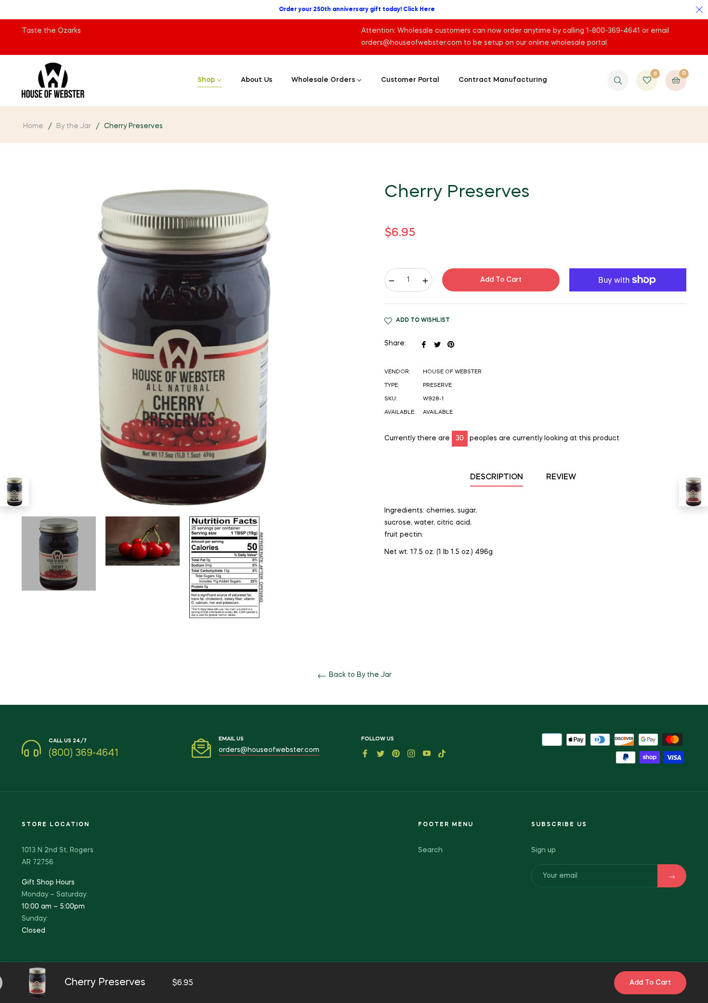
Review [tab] (562, 477)
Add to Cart (650, 982)
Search (430, 850)
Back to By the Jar (359, 675)
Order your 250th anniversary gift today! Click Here (357, 10)
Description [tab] (496, 477)
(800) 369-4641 (83, 753)
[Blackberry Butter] (14, 491)
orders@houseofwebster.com (269, 750)
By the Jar (73, 126)
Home (33, 126)
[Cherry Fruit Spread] (693, 491)
